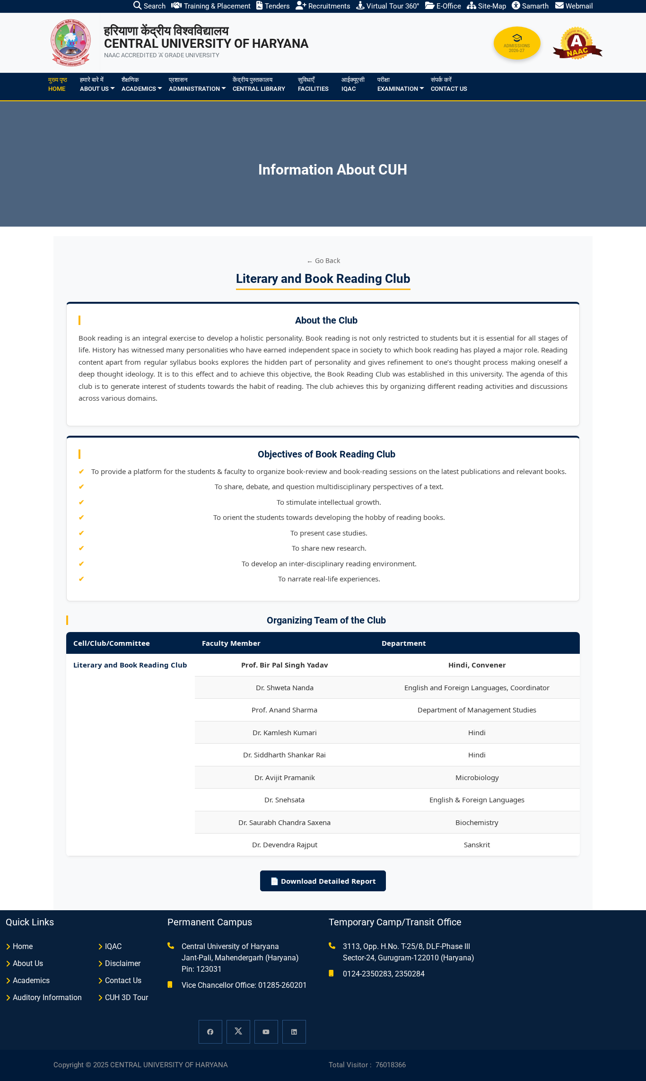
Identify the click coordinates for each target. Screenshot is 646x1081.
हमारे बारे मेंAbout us (94, 84)
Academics (31, 980)
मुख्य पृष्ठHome (57, 84)
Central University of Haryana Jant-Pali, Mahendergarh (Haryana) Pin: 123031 (240, 958)
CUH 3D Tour (126, 997)
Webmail (578, 6)
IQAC (113, 946)
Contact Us (123, 980)
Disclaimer (122, 963)
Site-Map (491, 6)
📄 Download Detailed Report (323, 881)
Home (23, 946)
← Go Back (323, 260)
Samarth (534, 6)
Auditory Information (47, 997)
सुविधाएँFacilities (313, 84)
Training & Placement (216, 6)
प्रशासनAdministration (194, 84)
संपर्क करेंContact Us (449, 84)
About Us (28, 963)
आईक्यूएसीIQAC (353, 84)
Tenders (276, 6)
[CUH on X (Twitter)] (238, 1032)
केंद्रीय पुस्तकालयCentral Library (259, 84)
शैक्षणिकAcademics (139, 84)
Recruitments (328, 6)
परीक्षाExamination (397, 84)
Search (154, 6)
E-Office (448, 6)
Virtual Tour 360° (392, 6)
